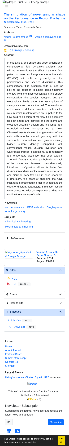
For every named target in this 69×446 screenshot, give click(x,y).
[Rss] (17, 432)
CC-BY (32, 399)
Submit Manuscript (15, 358)
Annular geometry (15, 211)
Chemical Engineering (18, 221)
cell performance (14, 207)
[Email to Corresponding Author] (5, 40)
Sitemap (10, 365)
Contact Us (11, 361)
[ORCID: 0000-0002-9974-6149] (30, 36)
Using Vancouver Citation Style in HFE (27, 377)
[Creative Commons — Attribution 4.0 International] (34, 384)
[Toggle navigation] (34, 6)
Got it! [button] (61, 440)
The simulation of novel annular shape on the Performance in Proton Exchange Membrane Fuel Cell (34, 18)
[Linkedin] (9, 432)
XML (14, 278)
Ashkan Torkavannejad (48, 36)
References (17, 238)
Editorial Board (13, 354)
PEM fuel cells (35, 207)
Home (8, 346)
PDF (19, 284)
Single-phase (54, 207)
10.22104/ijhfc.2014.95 (21, 50)
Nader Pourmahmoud (16, 36)
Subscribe (56, 422)
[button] (37, 442)
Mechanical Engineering (19, 226)
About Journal (13, 350)
